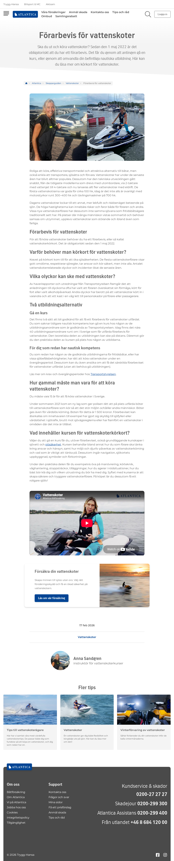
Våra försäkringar (53, 12)
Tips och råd (120, 12)
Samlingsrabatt (66, 16)
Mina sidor (56, 802)
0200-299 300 (152, 803)
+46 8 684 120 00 (148, 822)
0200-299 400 (152, 813)
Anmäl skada (78, 12)
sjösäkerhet (53, 444)
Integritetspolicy (18, 817)
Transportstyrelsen (103, 374)
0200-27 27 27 (151, 794)
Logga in (162, 14)
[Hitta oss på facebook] (158, 854)
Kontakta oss (100, 12)
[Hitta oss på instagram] (165, 854)
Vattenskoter (87, 637)
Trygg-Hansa (11, 4)
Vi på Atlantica (16, 802)
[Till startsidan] (19, 766)
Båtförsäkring (16, 792)
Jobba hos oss (16, 807)
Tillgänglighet (16, 822)
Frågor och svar (59, 797)
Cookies (12, 812)
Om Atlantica (16, 797)
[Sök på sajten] (148, 14)
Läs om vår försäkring (51, 598)
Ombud (46, 16)
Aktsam (50, 4)
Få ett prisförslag (60, 807)
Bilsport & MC (32, 4)
